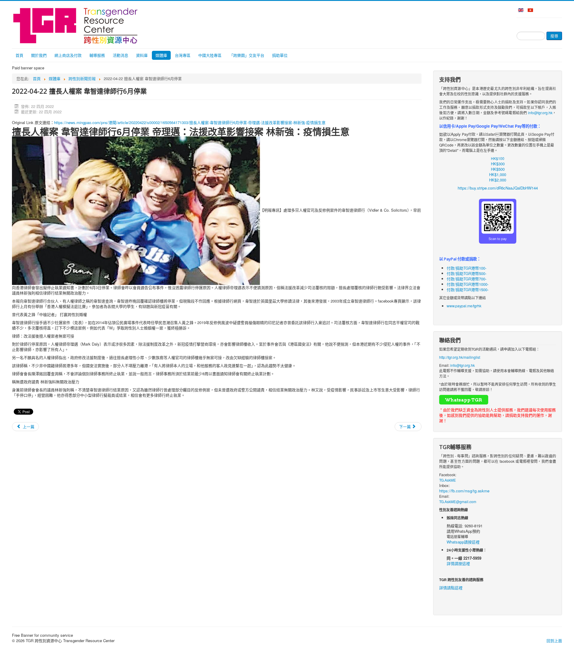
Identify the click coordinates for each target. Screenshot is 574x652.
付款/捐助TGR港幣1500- (467, 289)
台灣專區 (182, 55)
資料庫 (142, 55)
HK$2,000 (497, 180)
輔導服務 (97, 55)
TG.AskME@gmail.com (457, 501)
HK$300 (498, 164)
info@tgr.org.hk (540, 112)
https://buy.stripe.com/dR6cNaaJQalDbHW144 (498, 188)
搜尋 (554, 36)
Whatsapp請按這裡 (463, 542)
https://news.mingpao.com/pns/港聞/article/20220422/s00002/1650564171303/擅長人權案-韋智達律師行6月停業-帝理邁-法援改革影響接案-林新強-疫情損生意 (190, 122)
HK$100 (497, 158)
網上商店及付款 (68, 55)
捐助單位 (280, 55)
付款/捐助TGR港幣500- (466, 273)
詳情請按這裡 (458, 563)
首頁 (19, 55)
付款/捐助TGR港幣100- (466, 268)
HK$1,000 (497, 174)
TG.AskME (447, 479)
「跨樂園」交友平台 (246, 55)
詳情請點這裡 (450, 587)
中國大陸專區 (210, 55)
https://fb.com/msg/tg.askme (464, 491)
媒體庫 (161, 55)
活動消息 (120, 55)
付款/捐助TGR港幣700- (466, 279)
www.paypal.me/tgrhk (464, 305)
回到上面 (554, 640)
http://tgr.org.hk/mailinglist (459, 357)
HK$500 (498, 169)
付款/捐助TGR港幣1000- (467, 284)
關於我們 (39, 55)
